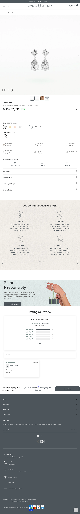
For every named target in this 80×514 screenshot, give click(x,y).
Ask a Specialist (15, 165)
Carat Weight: (9, 132)
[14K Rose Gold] (15, 127)
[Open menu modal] (4, 6)
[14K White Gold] (5, 127)
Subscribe (74, 430)
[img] (10, 363)
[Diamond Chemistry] (40, 5)
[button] (29, 329)
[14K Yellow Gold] (10, 127)
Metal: (10, 123)
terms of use (15, 501)
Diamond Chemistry (17, 499)
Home (4, 13)
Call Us (42, 165)
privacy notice (23, 501)
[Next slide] (78, 55)
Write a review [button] (40, 344)
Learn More (41, 262)
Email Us (67, 165)
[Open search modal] (8, 6)
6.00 (5, 136)
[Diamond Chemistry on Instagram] (38, 436)
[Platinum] (20, 127)
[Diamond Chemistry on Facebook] (41, 436)
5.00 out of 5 (45, 323)
